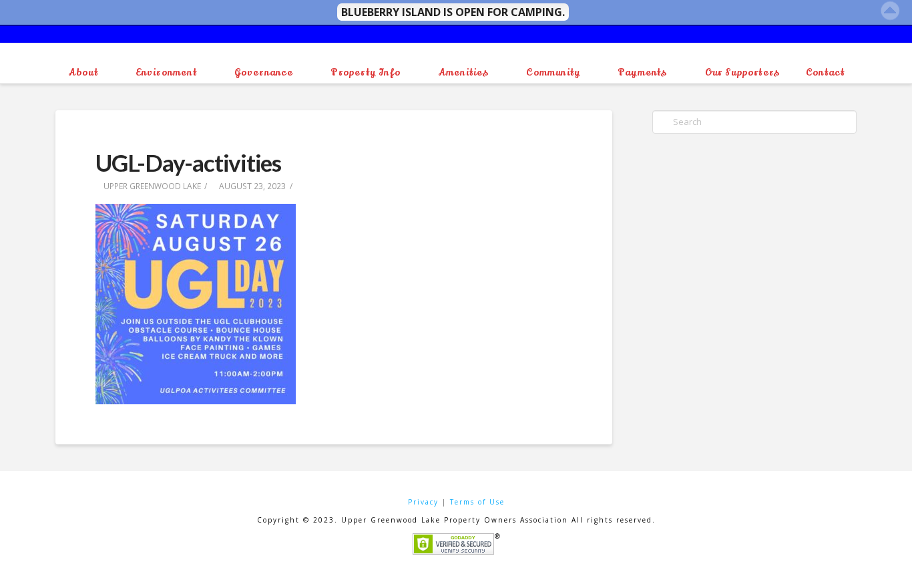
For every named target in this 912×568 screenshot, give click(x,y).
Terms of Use (477, 502)
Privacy (423, 502)
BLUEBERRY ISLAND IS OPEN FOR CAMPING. (453, 12)
